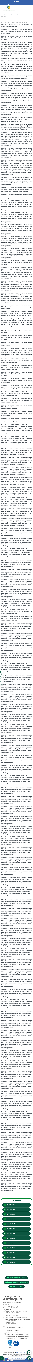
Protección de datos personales (10, 1354)
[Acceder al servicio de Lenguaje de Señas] (29, 1358)
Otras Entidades (16, 1286)
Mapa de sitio (18, 1355)
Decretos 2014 (11, 1257)
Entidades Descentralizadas (16, 1282)
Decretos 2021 (11, 1224)
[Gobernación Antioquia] (8, 8)
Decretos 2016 (11, 1248)
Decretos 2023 (11, 1214)
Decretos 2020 (11, 1228)
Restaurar (19, 4)
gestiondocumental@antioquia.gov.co (16, 1338)
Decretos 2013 (11, 1262)
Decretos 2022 (11, 1219)
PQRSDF (21, 1354)
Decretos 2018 (11, 1238)
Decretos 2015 (11, 1252)
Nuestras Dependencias (16, 1277)
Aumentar (13, 4)
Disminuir (25, 4)
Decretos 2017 (11, 1243)
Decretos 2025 (11, 1205)
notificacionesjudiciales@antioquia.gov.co (17, 1334)
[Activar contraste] (8, 4)
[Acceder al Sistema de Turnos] (29, 1352)
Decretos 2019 (11, 1233)
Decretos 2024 (11, 1209)
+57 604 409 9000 (11, 1323)
